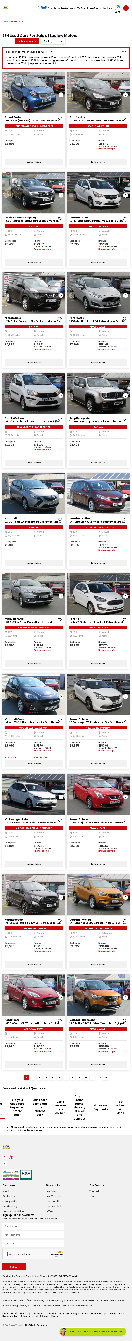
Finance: (102, 141)
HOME (5, 21)
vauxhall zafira (15, 518)
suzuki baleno (78, 719)
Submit (14, 1266)
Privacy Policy (10, 1201)
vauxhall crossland (82, 1020)
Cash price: (10, 141)
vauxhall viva (78, 217)
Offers (49, 1211)
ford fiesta (76, 318)
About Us (7, 1191)
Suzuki (92, 1196)
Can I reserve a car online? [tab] (60, 1107)
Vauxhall (94, 1191)
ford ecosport (14, 920)
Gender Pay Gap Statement (103, 1313)
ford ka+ (75, 619)
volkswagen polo (16, 819)
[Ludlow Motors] (6, 8)
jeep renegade (79, 418)
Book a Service (61, 8)
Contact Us (92, 8)
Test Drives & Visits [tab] (120, 1107)
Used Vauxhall (53, 1206)
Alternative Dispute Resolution (46, 1313)
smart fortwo (14, 117)
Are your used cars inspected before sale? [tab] (17, 1107)
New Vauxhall (53, 1196)
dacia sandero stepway (21, 217)
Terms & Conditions (13, 1211)
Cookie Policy (9, 1206)
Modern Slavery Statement (75, 1313)
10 (86, 1077)
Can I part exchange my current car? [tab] (40, 1107)
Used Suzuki (52, 1201)
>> (105, 1077)
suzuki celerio (14, 418)
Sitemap (55, 1316)
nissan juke (13, 318)
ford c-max (77, 117)
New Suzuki (52, 1191)
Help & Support (42, 1316)
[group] (33, 92)
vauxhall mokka (80, 920)
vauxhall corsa (15, 719)
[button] (61, 94)
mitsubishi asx (14, 619)
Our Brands (107, 8)
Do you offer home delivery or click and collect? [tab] (79, 1107)
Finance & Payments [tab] (100, 1107)
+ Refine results (27, 41)
